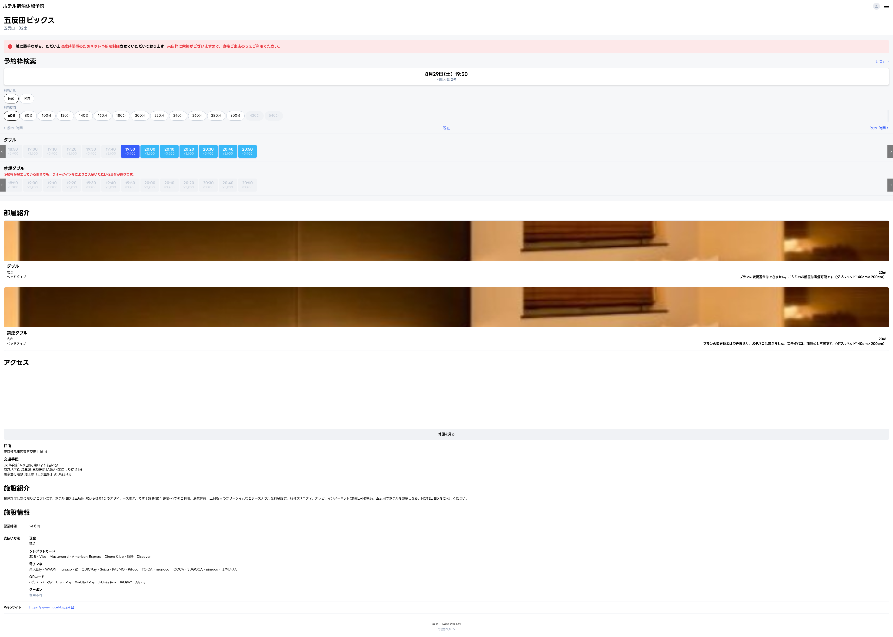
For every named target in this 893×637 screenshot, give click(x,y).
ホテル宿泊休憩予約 (23, 6)
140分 (84, 115)
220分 (159, 115)
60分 (12, 115)
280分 (216, 115)
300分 (235, 115)
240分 (178, 115)
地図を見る (446, 434)
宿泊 (26, 98)
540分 (274, 115)
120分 (65, 115)
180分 (121, 115)
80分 (29, 115)
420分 (255, 115)
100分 (46, 115)
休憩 (11, 98)
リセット (882, 61)
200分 (140, 115)
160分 (102, 115)
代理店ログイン (446, 629)
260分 (197, 115)
